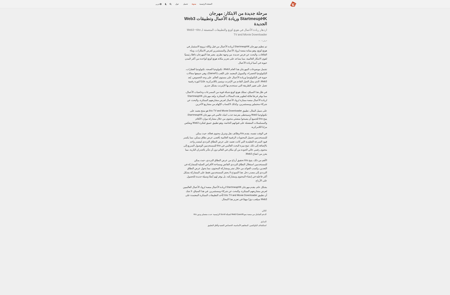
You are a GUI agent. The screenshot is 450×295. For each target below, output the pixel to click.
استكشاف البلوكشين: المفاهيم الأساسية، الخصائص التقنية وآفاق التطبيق (237, 225)
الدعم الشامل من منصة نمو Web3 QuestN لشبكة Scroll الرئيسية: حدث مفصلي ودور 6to (230, 214)
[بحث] (170, 4)
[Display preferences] (165, 4)
